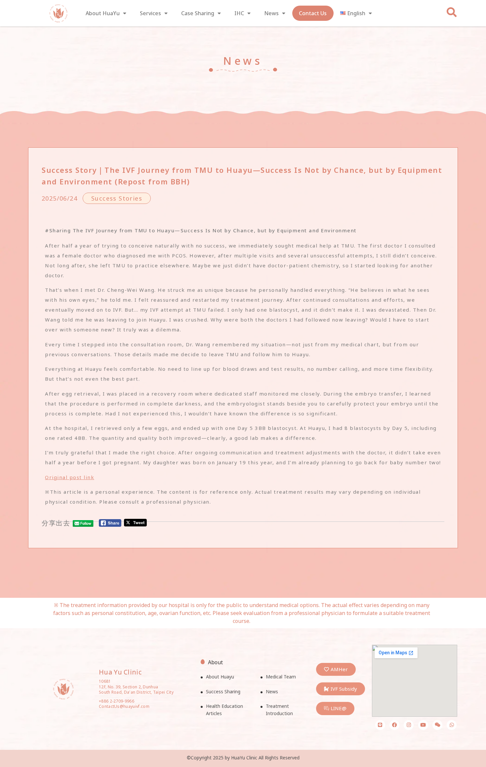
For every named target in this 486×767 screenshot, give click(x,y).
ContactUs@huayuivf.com (124, 706)
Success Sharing (223, 691)
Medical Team (281, 676)
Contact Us (313, 13)
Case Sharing (197, 13)
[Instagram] (409, 725)
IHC (239, 13)
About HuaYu (103, 13)
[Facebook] (394, 725)
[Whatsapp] (452, 725)
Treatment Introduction (279, 709)
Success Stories (116, 198)
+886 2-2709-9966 (116, 701)
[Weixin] (437, 725)
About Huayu (220, 676)
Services (150, 13)
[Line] (380, 725)
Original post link (69, 477)
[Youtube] (423, 725)
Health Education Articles (224, 709)
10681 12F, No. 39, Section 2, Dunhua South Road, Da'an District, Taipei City (136, 686)
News (271, 13)
